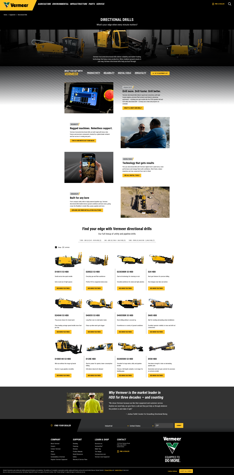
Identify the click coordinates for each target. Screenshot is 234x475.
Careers (53, 446)
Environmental (60, 4)
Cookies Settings (172, 471)
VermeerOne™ (99, 446)
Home (5, 15)
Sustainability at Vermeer (58, 457)
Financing (75, 446)
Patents (53, 454)
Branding (75, 443)
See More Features (63, 288)
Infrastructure (78, 4)
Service (100, 4)
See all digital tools (131, 175)
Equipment (12, 15)
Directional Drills (22, 15)
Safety (75, 457)
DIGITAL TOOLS (124, 73)
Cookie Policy (118, 470)
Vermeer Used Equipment (102, 457)
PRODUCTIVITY (93, 73)
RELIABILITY (109, 73)
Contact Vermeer (56, 449)
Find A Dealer (219, 4)
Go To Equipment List (161, 73)
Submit (179, 425)
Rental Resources (78, 454)
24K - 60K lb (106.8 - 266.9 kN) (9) (115, 240)
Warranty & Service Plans (80, 459)
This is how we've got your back (83, 141)
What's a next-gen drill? (133, 108)
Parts (92, 4)
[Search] (229, 4)
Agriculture (44, 4)
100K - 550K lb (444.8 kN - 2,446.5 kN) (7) (141, 240)
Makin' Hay (98, 449)
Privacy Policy (108, 470)
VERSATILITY (140, 73)
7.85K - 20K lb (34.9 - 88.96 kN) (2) (90, 240)
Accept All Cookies (186, 471)
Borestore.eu (98, 443)
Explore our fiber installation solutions (86, 210)
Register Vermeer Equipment (59, 459)
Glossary (75, 449)
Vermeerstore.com (100, 454)
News (52, 451)
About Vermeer (55, 443)
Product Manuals (77, 451)
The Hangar (98, 451)
